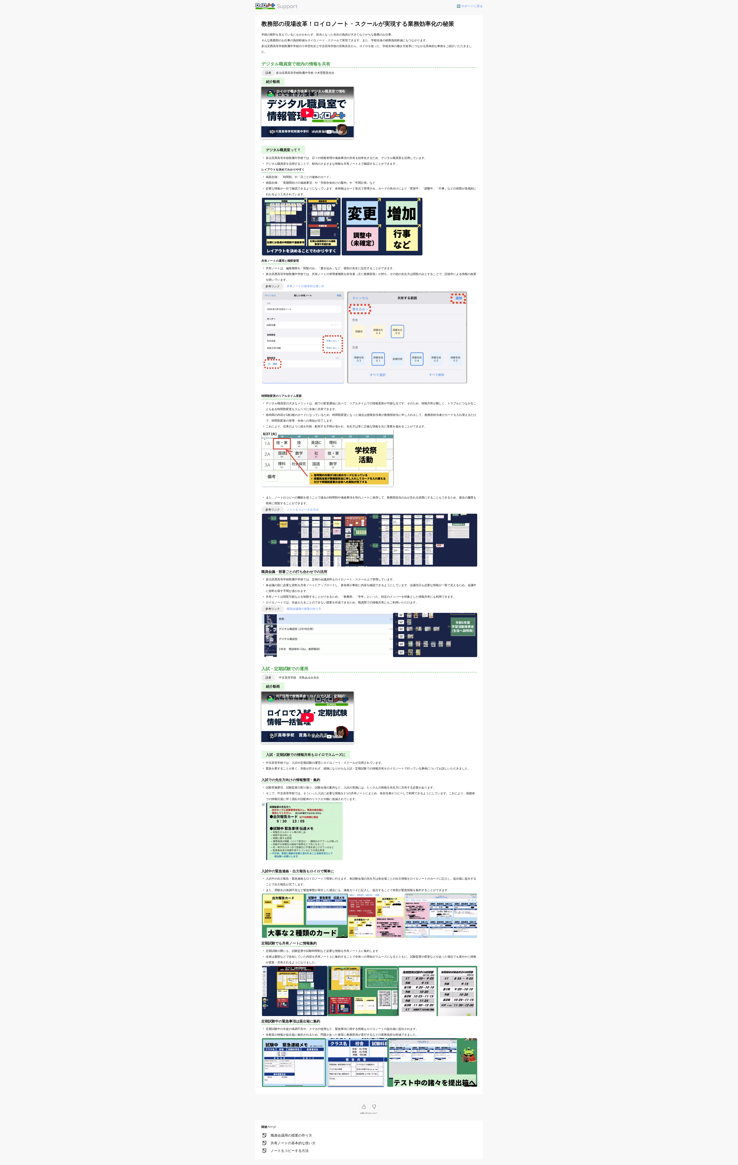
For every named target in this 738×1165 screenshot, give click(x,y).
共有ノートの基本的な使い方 (305, 286)
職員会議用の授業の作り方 (304, 608)
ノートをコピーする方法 (302, 509)
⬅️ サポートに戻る (470, 6)
